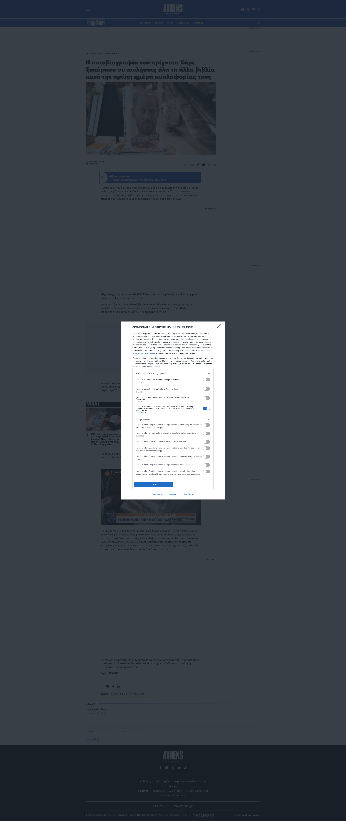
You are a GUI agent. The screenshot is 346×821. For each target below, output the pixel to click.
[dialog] (173, 410)
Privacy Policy (188, 494)
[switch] (206, 379)
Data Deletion (158, 494)
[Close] (219, 327)
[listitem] (173, 373)
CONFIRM (154, 485)
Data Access (173, 494)
